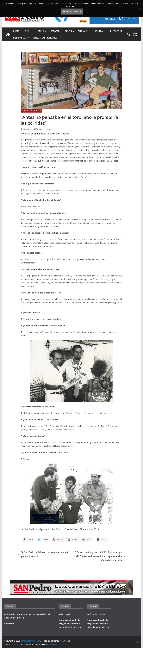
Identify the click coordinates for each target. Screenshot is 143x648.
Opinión (42, 31)
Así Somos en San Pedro (31, 111)
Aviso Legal (64, 614)
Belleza (99, 31)
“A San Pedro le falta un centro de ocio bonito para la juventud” (45, 554)
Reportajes (116, 31)
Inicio (16, 31)
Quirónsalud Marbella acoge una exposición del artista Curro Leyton (70, 623)
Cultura (69, 31)
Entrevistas (19, 37)
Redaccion (45, 129)
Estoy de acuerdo (72, 11)
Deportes (55, 31)
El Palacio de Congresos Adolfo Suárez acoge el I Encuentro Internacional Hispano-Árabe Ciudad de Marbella (98, 556)
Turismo (82, 31)
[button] (31, 31)
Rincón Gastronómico (45, 37)
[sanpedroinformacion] (7, 34)
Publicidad (9, 623)
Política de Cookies (96, 614)
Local (27, 31)
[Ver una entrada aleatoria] (135, 34)
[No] (139, 8)
